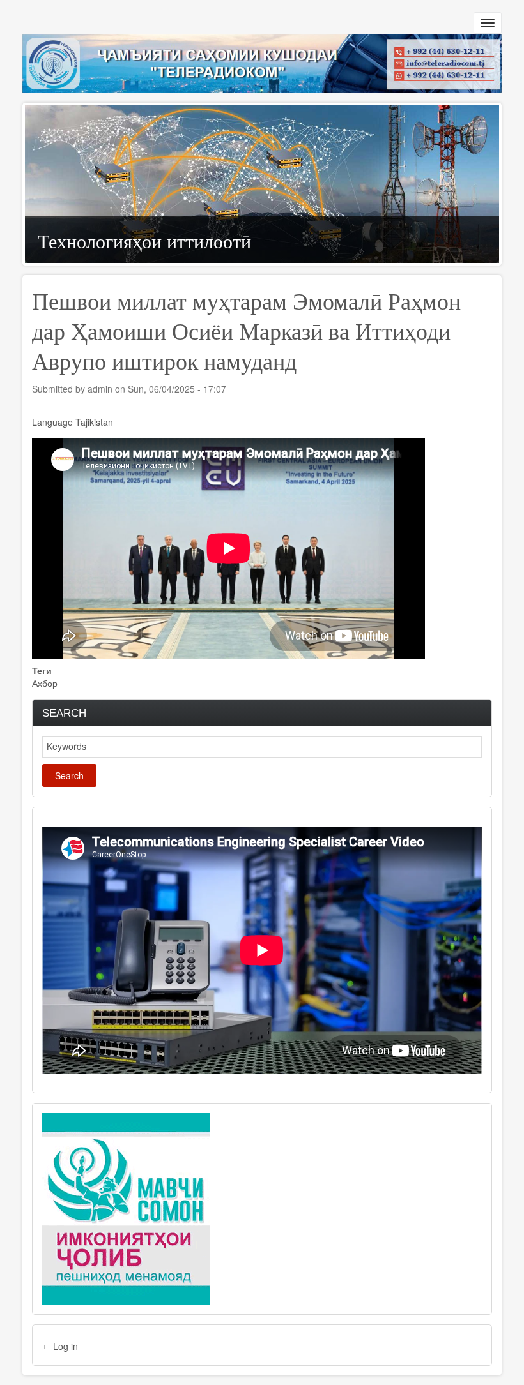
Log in (65, 1346)
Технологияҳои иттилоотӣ (144, 239)
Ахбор (45, 683)
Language (52, 422)
